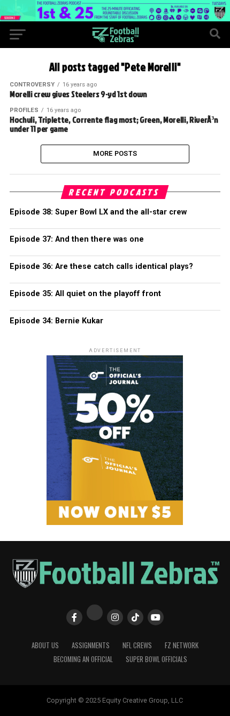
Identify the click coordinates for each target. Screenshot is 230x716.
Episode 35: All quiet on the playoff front (85, 293)
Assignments (91, 645)
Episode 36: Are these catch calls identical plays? (101, 266)
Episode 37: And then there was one (77, 239)
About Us (45, 645)
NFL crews (137, 645)
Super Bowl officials (156, 659)
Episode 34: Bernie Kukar (56, 320)
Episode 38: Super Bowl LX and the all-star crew (98, 212)
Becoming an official (83, 659)
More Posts (115, 153)
